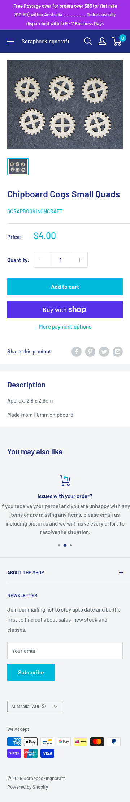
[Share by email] (118, 351)
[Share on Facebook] (77, 351)
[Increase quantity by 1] (79, 259)
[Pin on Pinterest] (90, 351)
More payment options (65, 326)
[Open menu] (10, 41)
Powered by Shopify (27, 787)
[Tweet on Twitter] (104, 351)
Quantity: (18, 260)
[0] (116, 41)
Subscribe (31, 672)
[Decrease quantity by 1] (41, 259)
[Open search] (88, 41)
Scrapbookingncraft (34, 211)
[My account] (102, 41)
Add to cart (65, 286)
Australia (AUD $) (28, 706)
